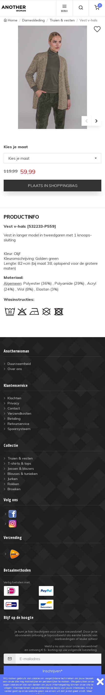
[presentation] (86, 121)
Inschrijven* (52, 670)
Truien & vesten (62, 20)
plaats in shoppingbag (52, 185)
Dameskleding (33, 20)
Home (12, 20)
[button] (52, 158)
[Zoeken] (81, 8)
